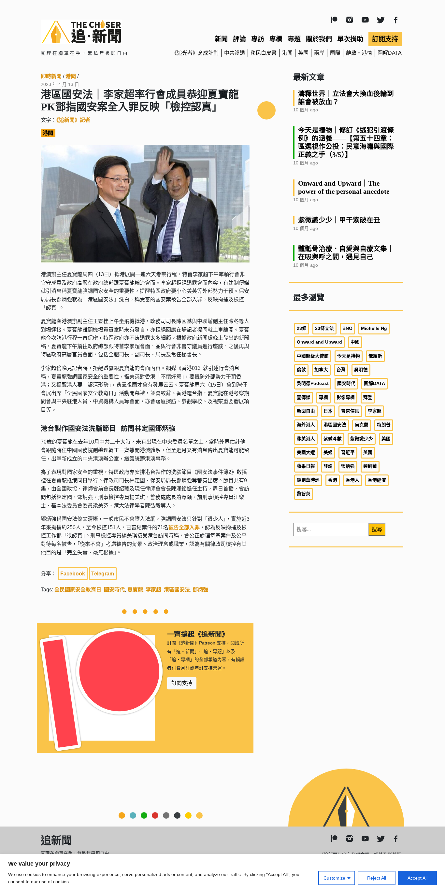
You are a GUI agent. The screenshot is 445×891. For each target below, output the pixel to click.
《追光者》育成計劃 (195, 53)
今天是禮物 (348, 356)
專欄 (275, 39)
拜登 (367, 397)
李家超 (153, 589)
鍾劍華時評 (308, 480)
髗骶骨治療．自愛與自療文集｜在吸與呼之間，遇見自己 (346, 253)
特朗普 (384, 424)
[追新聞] (99, 32)
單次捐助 (350, 39)
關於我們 (319, 39)
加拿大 (321, 369)
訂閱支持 (385, 39)
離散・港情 (359, 53)
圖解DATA (390, 53)
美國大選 (306, 452)
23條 (302, 328)
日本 (328, 411)
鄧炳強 (200, 589)
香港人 (352, 480)
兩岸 (319, 53)
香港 (332, 480)
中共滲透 (234, 53)
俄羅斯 (375, 356)
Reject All (376, 878)
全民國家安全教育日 (77, 589)
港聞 (287, 53)
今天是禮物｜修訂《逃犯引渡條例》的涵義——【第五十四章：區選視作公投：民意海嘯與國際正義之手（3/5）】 (346, 142)
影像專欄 (346, 397)
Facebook (72, 573)
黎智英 (303, 493)
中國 (355, 342)
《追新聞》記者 (73, 120)
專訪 (257, 39)
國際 (335, 53)
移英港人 (306, 438)
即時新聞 (51, 76)
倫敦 (301, 369)
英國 (303, 53)
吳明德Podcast (313, 383)
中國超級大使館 (313, 356)
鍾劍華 (370, 466)
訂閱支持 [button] (181, 683)
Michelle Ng (374, 328)
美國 (386, 438)
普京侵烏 (350, 411)
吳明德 (361, 369)
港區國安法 (177, 589)
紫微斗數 (332, 438)
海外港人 (306, 424)
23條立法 (324, 328)
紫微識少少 (361, 438)
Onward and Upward (319, 342)
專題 (294, 39)
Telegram (102, 573)
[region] (222, 872)
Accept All (417, 878)
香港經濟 (377, 480)
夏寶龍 (135, 589)
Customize (334, 878)
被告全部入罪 (184, 527)
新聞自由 (306, 411)
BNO (347, 328)
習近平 (348, 452)
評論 (239, 39)
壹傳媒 (303, 397)
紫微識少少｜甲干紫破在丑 (339, 220)
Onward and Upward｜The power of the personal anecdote (343, 187)
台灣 (341, 369)
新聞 (221, 39)
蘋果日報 (306, 466)
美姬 (328, 452)
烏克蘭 (361, 424)
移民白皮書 (264, 53)
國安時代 (114, 589)
